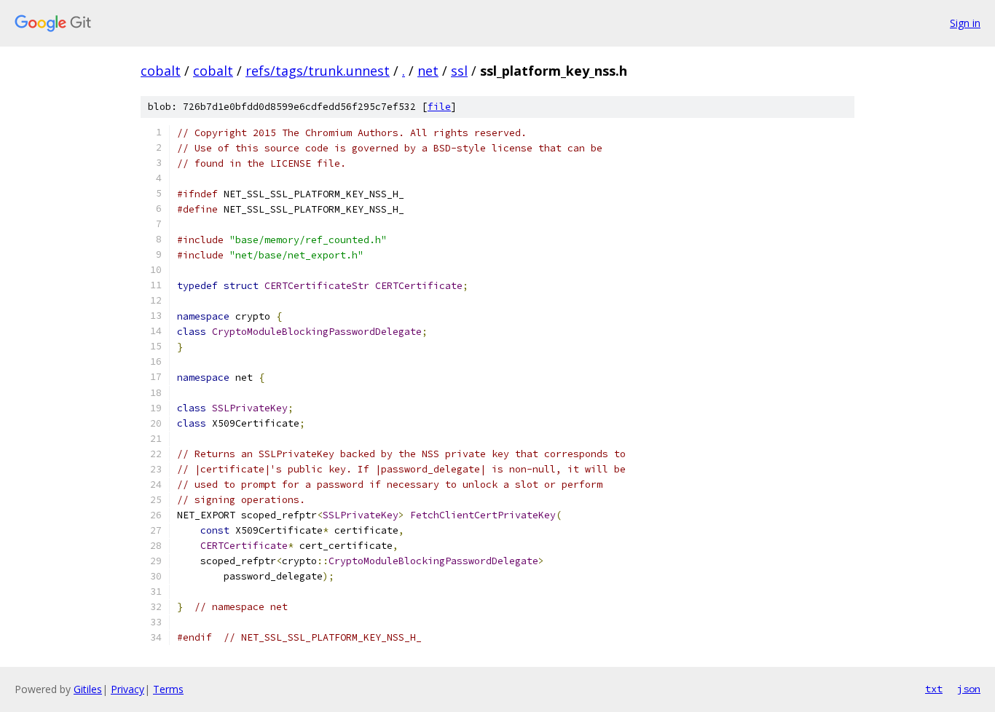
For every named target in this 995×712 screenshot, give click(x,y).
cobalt (161, 70)
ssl (459, 70)
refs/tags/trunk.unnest (317, 70)
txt (934, 688)
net (427, 70)
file (439, 106)
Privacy (127, 689)
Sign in (965, 23)
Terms (168, 689)
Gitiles (88, 689)
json (968, 688)
